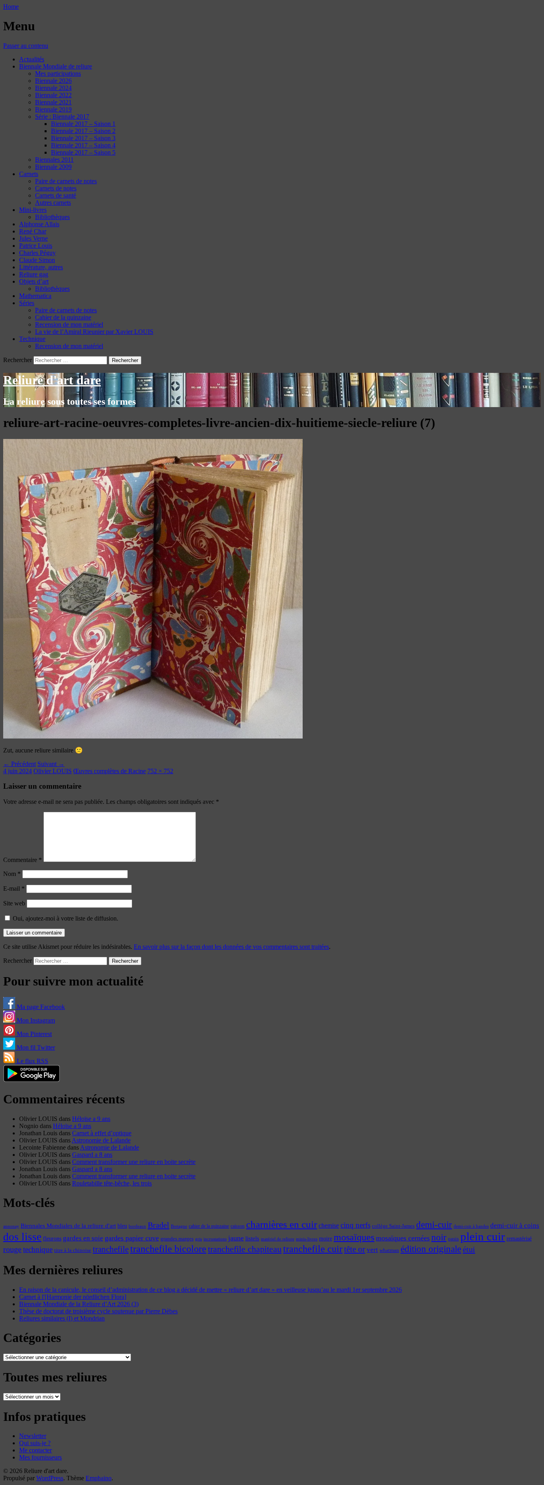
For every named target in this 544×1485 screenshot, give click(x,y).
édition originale (431, 1249)
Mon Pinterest (33, 1033)
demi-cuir (434, 1225)
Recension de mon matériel (69, 324)
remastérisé (519, 1239)
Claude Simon (37, 260)
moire (325, 1238)
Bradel (158, 1225)
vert (372, 1250)
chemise (329, 1225)
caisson (238, 1226)
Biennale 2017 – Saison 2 (83, 130)
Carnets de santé (55, 195)
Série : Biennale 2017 (62, 116)
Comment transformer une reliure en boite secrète (134, 1161)
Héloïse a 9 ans (91, 1118)
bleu (122, 1225)
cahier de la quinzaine (209, 1226)
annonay (11, 1226)
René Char (32, 231)
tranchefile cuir (312, 1248)
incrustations (215, 1238)
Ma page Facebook (40, 1006)
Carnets (28, 173)
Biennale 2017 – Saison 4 (83, 145)
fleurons (52, 1238)
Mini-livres (33, 209)
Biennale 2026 (53, 80)
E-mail (14, 888)
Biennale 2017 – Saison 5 (83, 152)
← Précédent (19, 763)
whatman (389, 1250)
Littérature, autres (41, 267)
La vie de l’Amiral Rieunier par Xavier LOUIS (94, 331)
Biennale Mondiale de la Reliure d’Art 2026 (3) (79, 1304)
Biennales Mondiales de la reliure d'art (68, 1225)
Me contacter (35, 1450)
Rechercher (17, 360)
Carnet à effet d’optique (101, 1133)
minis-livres (306, 1239)
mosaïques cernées (403, 1238)
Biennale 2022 (53, 95)
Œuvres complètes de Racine (109, 771)
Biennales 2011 (54, 159)
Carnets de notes (55, 188)
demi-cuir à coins (514, 1225)
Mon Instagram (35, 1020)
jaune (236, 1238)
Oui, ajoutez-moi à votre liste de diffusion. (64, 918)
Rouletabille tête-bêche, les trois (112, 1183)
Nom (12, 873)
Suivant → (51, 763)
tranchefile (111, 1249)
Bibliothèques (52, 217)
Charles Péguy (37, 252)
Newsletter (32, 1435)
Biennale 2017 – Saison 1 (83, 123)
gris (198, 1239)
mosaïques (354, 1237)
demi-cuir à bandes (471, 1226)
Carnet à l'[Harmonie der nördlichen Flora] (72, 1296)
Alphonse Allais (39, 224)
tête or (354, 1249)
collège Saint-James (393, 1226)
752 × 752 (160, 771)
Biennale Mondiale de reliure (55, 66)
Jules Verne (33, 238)
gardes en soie (83, 1238)
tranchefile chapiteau (245, 1249)
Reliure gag (33, 274)
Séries (26, 303)
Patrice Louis (35, 245)
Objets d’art (34, 281)
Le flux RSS (31, 1061)
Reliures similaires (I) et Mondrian (62, 1318)
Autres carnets (53, 202)
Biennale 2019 (53, 109)
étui (469, 1249)
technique (38, 1249)
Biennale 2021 (53, 102)
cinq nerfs (355, 1225)
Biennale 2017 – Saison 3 (83, 138)
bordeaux (137, 1226)
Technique (32, 338)
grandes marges (177, 1239)
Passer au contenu (25, 45)
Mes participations (58, 73)
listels (252, 1238)
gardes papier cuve (132, 1238)
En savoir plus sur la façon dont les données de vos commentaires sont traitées (231, 946)
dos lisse (22, 1237)
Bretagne (179, 1226)
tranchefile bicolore (168, 1248)
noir (438, 1237)
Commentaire (22, 859)
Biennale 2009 (53, 166)
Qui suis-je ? (35, 1443)
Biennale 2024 (53, 87)
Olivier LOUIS (52, 771)
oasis (453, 1239)
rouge (12, 1249)
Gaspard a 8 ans (92, 1154)
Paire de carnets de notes (66, 181)
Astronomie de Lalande (101, 1140)
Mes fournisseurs (40, 1457)
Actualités (31, 59)
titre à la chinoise (72, 1250)
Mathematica (35, 295)
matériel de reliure (277, 1239)
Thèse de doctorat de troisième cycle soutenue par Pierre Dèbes (98, 1311)
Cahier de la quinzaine (63, 317)
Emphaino (99, 1478)
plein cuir (482, 1236)
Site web (14, 903)
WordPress (49, 1478)
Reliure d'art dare (52, 380)
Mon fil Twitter (35, 1047)
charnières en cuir (281, 1224)
